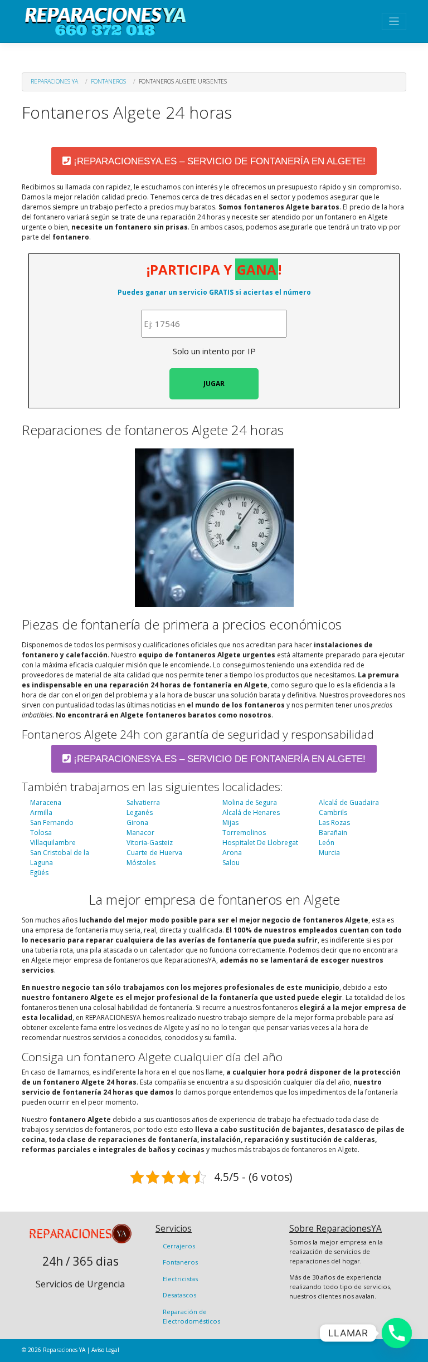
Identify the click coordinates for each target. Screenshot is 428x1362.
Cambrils (333, 812)
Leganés (140, 812)
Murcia (329, 852)
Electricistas (180, 1279)
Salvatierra (143, 802)
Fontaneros (108, 81)
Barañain (333, 832)
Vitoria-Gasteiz (150, 842)
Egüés (39, 872)
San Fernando (52, 822)
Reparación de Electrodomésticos (191, 1316)
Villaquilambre (53, 842)
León (326, 842)
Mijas (230, 822)
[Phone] (397, 1333)
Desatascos (179, 1295)
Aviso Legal (105, 1350)
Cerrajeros (179, 1246)
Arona (232, 852)
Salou (231, 862)
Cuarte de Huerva (154, 852)
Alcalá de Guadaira (349, 802)
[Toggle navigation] (394, 21)
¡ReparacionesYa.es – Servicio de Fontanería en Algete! (218, 161)
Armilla (41, 812)
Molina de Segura (249, 802)
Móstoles (141, 862)
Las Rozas (334, 822)
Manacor (140, 832)
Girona (137, 822)
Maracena (45, 802)
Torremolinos (244, 832)
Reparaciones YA (54, 81)
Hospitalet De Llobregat (260, 842)
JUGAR (214, 383)
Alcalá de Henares (251, 812)
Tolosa (41, 832)
